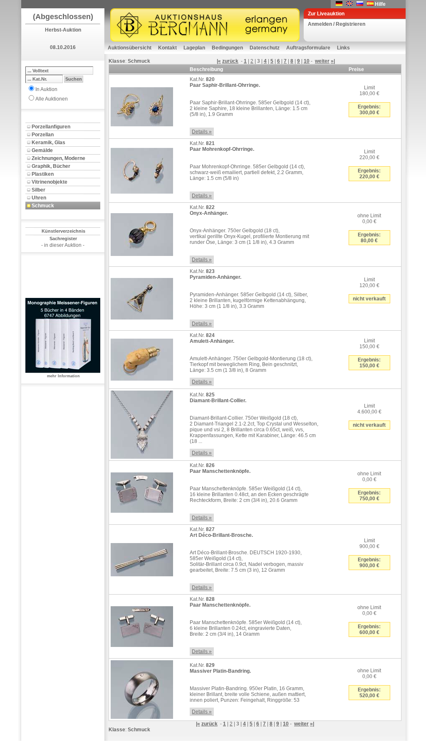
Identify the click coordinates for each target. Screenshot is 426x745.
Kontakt (167, 48)
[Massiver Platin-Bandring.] (142, 688)
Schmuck (43, 206)
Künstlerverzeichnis (63, 231)
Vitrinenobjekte (49, 182)
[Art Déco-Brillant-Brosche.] (142, 558)
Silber (38, 190)
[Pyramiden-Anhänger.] (142, 297)
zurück (230, 61)
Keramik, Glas (48, 142)
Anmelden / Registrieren (336, 24)
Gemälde (42, 150)
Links (343, 48)
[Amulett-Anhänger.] (142, 358)
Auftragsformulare (308, 48)
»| (333, 61)
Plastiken (43, 174)
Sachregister (63, 238)
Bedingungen (227, 48)
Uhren (39, 198)
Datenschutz (265, 48)
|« (219, 61)
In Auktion (46, 89)
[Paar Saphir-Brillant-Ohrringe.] (142, 105)
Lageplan (194, 48)
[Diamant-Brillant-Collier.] (142, 423)
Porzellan (43, 135)
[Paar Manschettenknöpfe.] (142, 491)
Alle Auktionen (51, 99)
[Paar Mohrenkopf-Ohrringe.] (142, 169)
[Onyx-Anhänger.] (142, 233)
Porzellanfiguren (51, 127)
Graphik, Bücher (51, 166)
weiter (322, 61)
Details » (202, 132)
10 (307, 61)
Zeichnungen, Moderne (58, 158)
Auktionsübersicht (129, 48)
